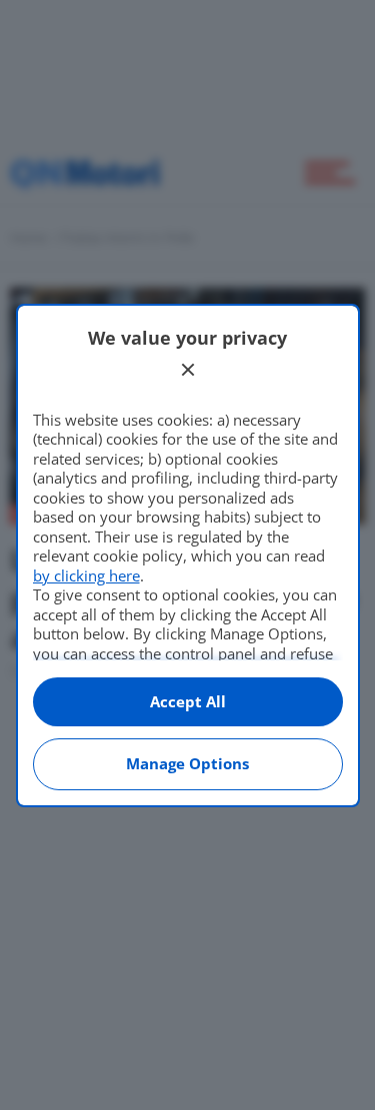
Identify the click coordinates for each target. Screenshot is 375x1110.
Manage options (187, 763)
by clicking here (86, 575)
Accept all (188, 701)
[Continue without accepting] (188, 370)
